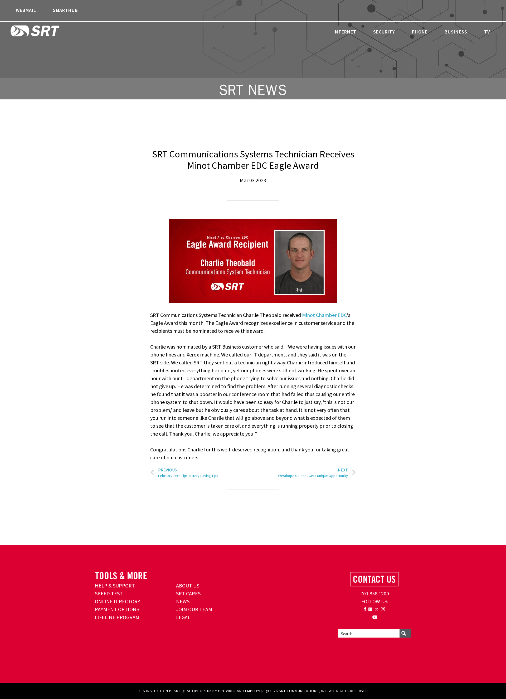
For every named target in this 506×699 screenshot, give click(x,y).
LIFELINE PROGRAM (117, 617)
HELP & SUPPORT (115, 585)
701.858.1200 (375, 593)
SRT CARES (188, 593)
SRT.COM (51, 32)
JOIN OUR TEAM (194, 609)
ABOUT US (187, 585)
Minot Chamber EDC (324, 315)
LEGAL (183, 617)
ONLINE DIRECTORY (117, 601)
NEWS (182, 601)
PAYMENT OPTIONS (117, 609)
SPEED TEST (109, 593)
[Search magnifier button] (405, 633)
